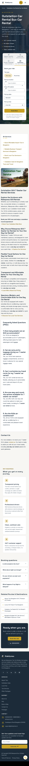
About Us (4, 698)
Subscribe (14, 746)
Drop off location (9, 87)
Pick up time (7, 101)
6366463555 (15, 643)
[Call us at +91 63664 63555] (25, 757)
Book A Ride (5, 704)
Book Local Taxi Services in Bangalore (12, 157)
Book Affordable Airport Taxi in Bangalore (13, 144)
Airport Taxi (5, 680)
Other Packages (6, 691)
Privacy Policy (16, 758)
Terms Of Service (6, 758)
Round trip (17, 75)
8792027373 (9, 719)
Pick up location (8, 79)
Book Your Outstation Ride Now (12, 224)
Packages (4, 709)
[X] (7, 672)
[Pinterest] (19, 672)
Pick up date (7, 94)
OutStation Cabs (6, 683)
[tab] (9, 56)
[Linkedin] (11, 672)
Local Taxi (4, 685)
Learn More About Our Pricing (11, 290)
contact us (12, 442)
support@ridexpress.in (11, 726)
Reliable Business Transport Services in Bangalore (12, 150)
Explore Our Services (19, 249)
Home (3, 8)
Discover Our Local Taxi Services (12, 315)
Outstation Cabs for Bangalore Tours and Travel (13, 163)
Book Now (14, 111)
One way (8, 75)
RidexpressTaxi (15, 753)
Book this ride (14, 638)
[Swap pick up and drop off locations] (22, 85)
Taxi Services (5, 688)
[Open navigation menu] (25, 2)
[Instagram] (15, 672)
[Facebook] (3, 672)
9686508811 (17, 717)
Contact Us (5, 707)
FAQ (3, 701)
